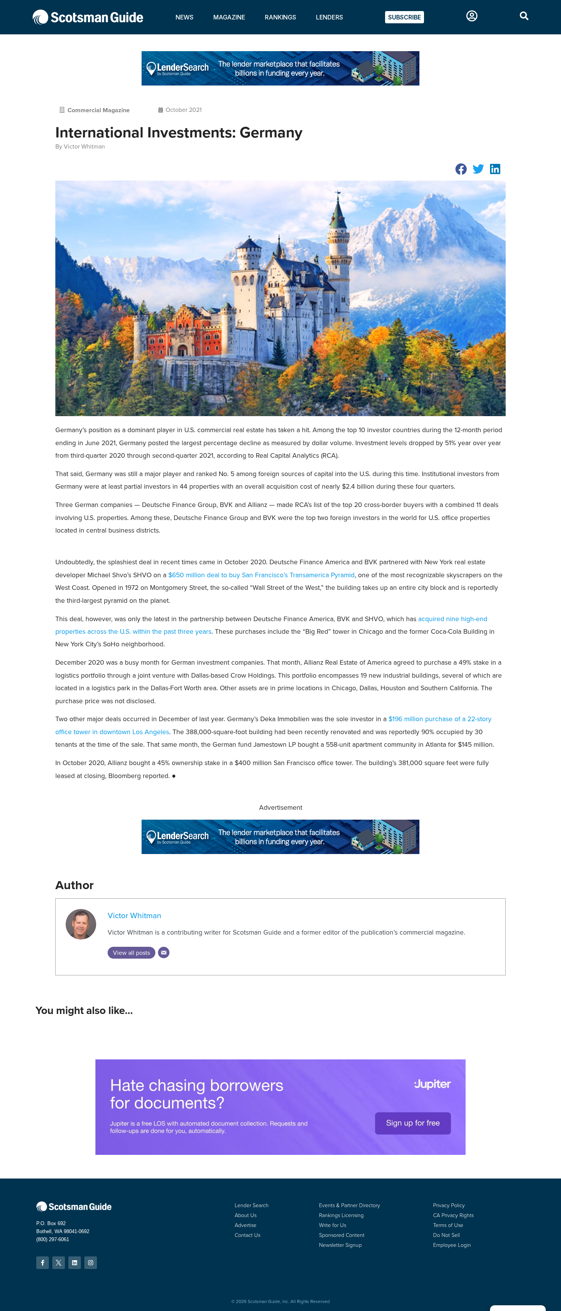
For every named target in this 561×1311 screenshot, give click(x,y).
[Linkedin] (74, 1262)
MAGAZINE (229, 17)
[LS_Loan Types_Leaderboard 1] (280, 83)
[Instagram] (90, 1262)
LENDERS (329, 17)
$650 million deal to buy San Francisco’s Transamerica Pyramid (261, 575)
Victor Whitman (134, 915)
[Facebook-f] (42, 1262)
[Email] (163, 952)
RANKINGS (280, 17)
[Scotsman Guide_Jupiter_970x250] (280, 1152)
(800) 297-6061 (52, 1239)
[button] (461, 169)
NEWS (184, 17)
